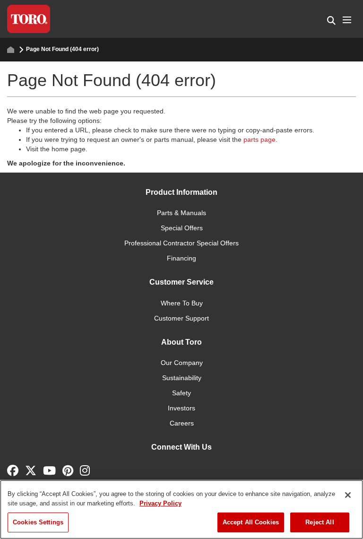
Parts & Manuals (181, 213)
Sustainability (181, 378)
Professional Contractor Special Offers (181, 243)
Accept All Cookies (251, 522)
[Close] (347, 495)
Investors (181, 408)
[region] (181, 509)
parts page (259, 139)
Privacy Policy (160, 503)
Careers (182, 423)
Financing (181, 258)
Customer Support (181, 318)
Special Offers (182, 228)
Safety (181, 393)
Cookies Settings (38, 522)
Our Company (182, 362)
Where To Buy (182, 303)
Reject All (319, 522)
